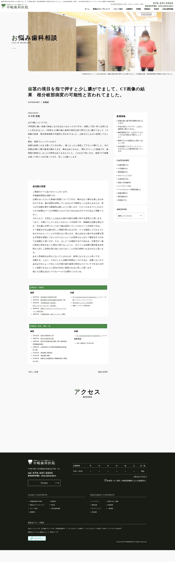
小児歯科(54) (123, 168)
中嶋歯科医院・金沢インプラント (51, 314)
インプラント (96, 501)
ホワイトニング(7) (125, 175)
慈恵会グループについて (101, 9)
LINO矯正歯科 (59, 528)
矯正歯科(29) (123, 196)
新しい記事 (33, 371)
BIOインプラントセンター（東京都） (45, 305)
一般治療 (110, 508)
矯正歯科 (94, 512)
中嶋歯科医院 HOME (36, 501)
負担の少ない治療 (113, 501)
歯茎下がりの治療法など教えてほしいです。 (130, 142)
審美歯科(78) (123, 172)
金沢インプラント (33, 528)
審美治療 (94, 505)
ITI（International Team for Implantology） (85, 297)
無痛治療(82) (123, 193)
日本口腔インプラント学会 (81, 303)
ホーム (87, 9)
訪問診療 (110, 505)
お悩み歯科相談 (167, 9)
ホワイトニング (96, 508)
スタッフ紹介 (118, 9)
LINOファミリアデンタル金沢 (111, 528)
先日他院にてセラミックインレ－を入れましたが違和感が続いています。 (130, 149)
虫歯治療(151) (123, 165)
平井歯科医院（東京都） (48, 303)
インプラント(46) (124, 186)
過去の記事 (102, 371)
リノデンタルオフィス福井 (74, 528)
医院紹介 (147, 9)
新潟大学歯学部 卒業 (47, 338)
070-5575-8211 (48, 475)
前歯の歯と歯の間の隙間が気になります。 (130, 122)
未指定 (46, 102)
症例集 (138, 9)
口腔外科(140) (123, 179)
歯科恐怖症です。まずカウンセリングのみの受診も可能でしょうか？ (130, 135)
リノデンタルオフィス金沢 (92, 528)
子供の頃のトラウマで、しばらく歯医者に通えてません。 (130, 128)
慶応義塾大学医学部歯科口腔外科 (51, 300)
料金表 (156, 9)
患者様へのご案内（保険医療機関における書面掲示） (127, 480)
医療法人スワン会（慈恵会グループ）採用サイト (42, 532)
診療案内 (129, 9)
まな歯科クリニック (47, 528)
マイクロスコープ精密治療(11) (129, 189)
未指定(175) (122, 200)
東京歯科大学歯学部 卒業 (49, 297)
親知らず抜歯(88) (124, 182)
